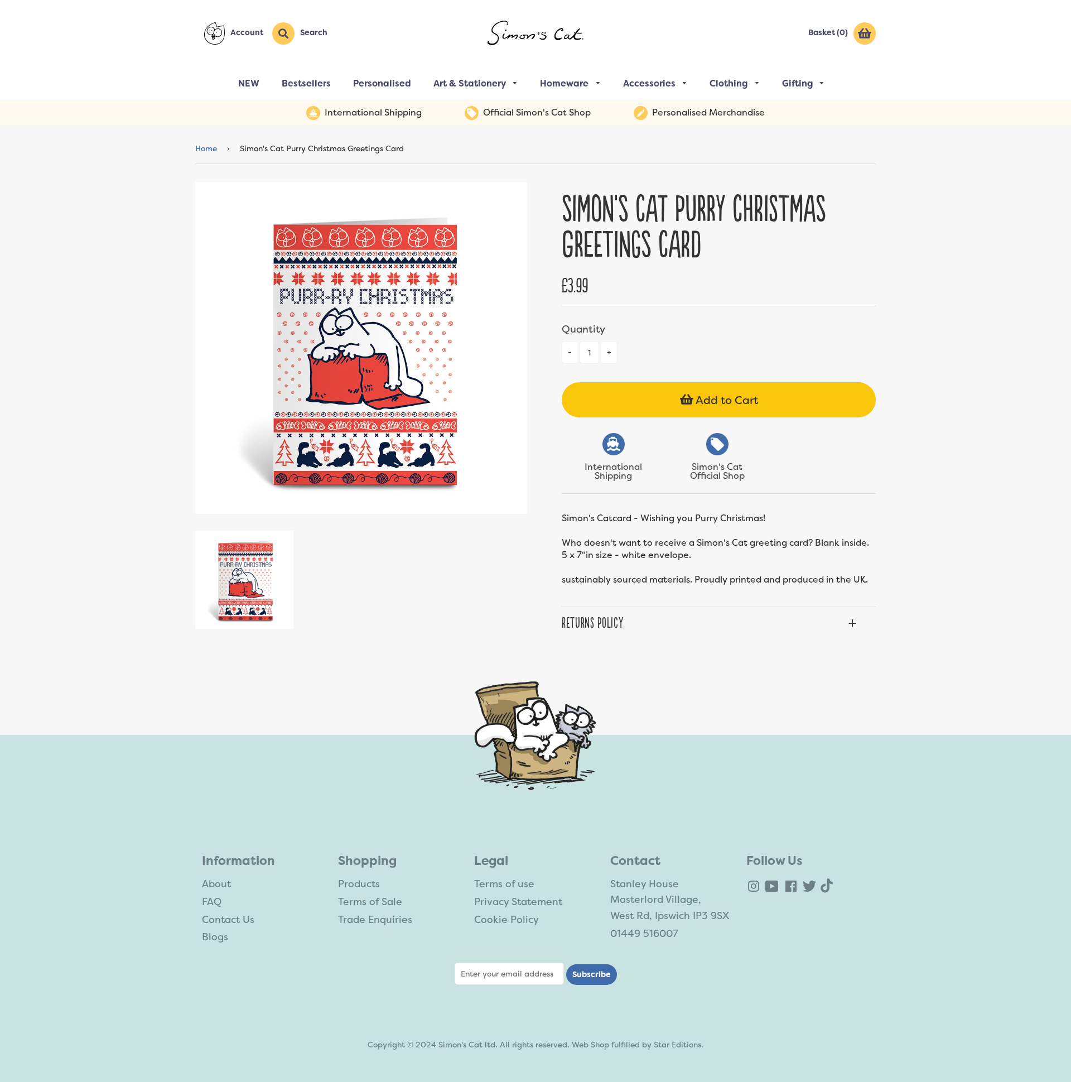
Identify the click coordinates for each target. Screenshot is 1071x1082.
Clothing (730, 83)
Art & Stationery (470, 83)
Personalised (382, 83)
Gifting (798, 83)
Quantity (583, 329)
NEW (248, 83)
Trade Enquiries (375, 919)
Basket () (828, 32)
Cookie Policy (506, 919)
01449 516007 (644, 933)
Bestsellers (306, 83)
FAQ (211, 901)
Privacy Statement (518, 901)
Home (206, 148)
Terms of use (504, 884)
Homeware (565, 83)
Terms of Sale (370, 901)
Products (359, 884)
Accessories (650, 83)
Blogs (215, 937)
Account (246, 32)
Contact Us (228, 919)
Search (313, 32)
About (216, 884)
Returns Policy (592, 623)
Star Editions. (678, 1045)
